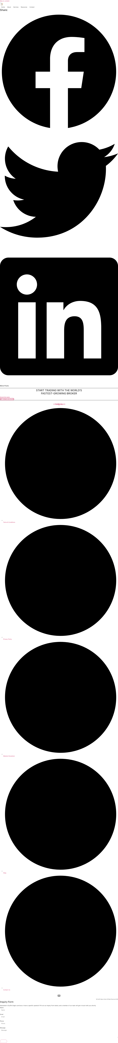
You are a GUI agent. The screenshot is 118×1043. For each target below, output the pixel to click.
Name (2, 1007)
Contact (32, 7)
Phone (2, 1021)
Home (3, 7)
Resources (24, 7)
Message (2, 1027)
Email (1, 1014)
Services (15, 7)
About (9, 7)
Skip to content (4, 1)
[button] (59, 72)
